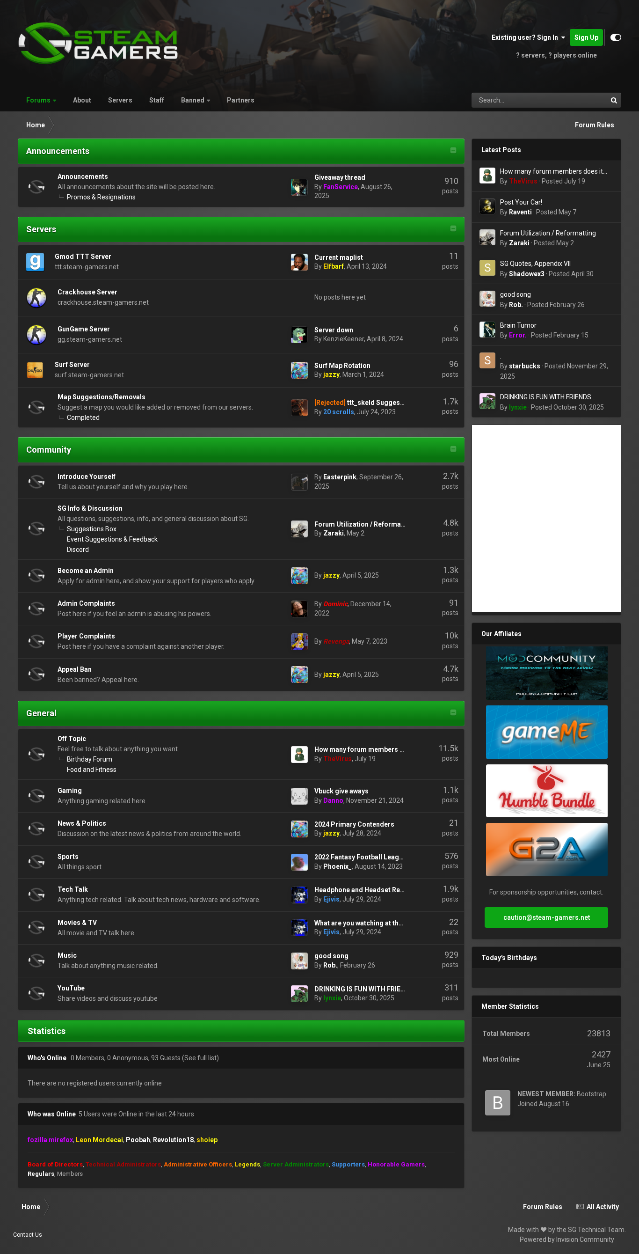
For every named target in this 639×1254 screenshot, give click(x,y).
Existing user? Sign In (526, 37)
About (82, 100)
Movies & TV (77, 922)
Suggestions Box (91, 529)
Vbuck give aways (341, 791)
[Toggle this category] (453, 151)
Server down (333, 330)
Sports (68, 856)
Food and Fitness (91, 769)
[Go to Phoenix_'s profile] (299, 862)
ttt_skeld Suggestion (379, 402)
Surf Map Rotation (342, 365)
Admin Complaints (86, 603)
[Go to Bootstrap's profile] (497, 1102)
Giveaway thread (339, 177)
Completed (83, 417)
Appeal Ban (75, 669)
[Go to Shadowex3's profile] (487, 268)
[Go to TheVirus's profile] (299, 754)
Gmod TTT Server (83, 256)
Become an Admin (86, 570)
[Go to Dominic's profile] (299, 609)
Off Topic (72, 738)
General (41, 713)
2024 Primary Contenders (354, 824)
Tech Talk (73, 889)
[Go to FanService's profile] (299, 187)
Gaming (70, 790)
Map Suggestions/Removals (101, 397)
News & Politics (82, 823)
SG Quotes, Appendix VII (535, 263)
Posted (563, 181)
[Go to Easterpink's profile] (299, 482)
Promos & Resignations (101, 197)
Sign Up (586, 37)
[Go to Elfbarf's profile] (299, 262)
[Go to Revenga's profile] (299, 641)
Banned (192, 100)
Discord (78, 549)
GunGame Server (84, 329)
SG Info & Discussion (90, 508)
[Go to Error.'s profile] (487, 329)
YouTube (71, 988)
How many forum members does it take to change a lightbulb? (551, 172)
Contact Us (27, 1235)
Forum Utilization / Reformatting (364, 524)
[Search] (613, 100)
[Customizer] (616, 37)
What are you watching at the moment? (374, 923)
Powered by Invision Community (567, 1239)
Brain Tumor (518, 325)
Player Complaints (86, 636)
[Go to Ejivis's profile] (299, 895)
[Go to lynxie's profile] (299, 993)
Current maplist (338, 257)
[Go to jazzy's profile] (299, 370)
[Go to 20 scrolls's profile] (299, 407)
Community (48, 450)
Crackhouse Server (87, 292)
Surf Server (72, 364)
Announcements (57, 151)
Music (67, 955)
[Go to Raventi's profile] (487, 206)
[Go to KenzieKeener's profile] (299, 334)
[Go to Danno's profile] (299, 796)
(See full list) (200, 1058)
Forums (38, 100)
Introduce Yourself (87, 476)
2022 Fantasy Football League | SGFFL (372, 857)
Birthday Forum (89, 759)
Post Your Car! (521, 202)
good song (331, 956)
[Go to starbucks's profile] (487, 360)
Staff (156, 100)
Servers (120, 100)
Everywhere (579, 100)
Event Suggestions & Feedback (112, 539)
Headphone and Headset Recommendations (382, 890)
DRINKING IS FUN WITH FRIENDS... (367, 989)
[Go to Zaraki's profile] (299, 529)
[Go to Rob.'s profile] (299, 961)
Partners (240, 100)
